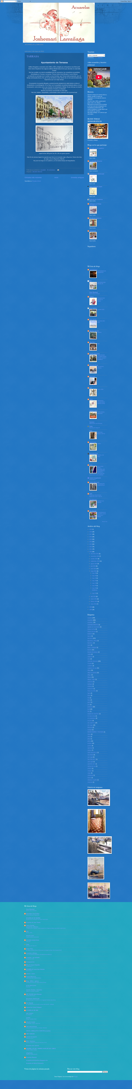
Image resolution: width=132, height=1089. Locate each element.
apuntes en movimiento (94, 627)
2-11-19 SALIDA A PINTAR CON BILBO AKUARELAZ (39, 954)
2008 (90, 609)
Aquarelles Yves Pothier (32, 913)
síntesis (90, 770)
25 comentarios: (51, 170)
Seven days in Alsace (94, 293)
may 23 (94, 578)
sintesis (90, 768)
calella (89, 654)
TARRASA (33, 56)
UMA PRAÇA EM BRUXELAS (101, 283)
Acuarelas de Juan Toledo (33, 922)
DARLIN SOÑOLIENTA (31, 1054)
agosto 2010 (94, 563)
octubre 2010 (94, 558)
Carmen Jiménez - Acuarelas (34, 990)
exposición (90, 688)
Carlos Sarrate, (32, 926)
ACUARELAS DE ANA (32, 1010)
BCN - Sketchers (30, 1041)
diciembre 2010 (95, 553)
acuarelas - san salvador (33, 957)
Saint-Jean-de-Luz (92, 752)
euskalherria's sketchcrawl (96, 174)
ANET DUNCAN (30, 1034)
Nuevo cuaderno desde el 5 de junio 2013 (36, 1042)
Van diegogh (92, 511)
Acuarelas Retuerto (31, 1057)
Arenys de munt (92, 631)
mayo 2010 (94, 571)
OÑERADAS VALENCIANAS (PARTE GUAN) (101, 402)
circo (89, 659)
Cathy (91, 426)
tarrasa (89, 777)
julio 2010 (93, 566)
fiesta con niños (92, 691)
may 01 (94, 593)
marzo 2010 (94, 599)
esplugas (90, 684)
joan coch (92, 376)
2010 (90, 551)
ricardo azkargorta (94, 353)
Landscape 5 (92, 479)
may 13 (94, 583)
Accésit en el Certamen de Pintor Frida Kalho (37, 919)
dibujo (89, 670)
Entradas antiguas (77, 177)
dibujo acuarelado (92, 672)
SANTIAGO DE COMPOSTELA (101, 484)
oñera (91, 399)
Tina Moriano (93, 499)
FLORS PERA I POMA (31, 1050)
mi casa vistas (91, 716)
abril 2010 (93, 596)
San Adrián (90, 754)
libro (89, 711)
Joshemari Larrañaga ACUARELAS (95, 204)
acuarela (90, 617)
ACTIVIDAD (29, 1014)
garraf (89, 702)
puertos (89, 745)
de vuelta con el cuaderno (96, 148)
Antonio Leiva (93, 410)
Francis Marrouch (94, 482)
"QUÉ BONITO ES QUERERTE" (101, 271)
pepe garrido (93, 319)
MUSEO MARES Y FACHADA (95, 732)
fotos (89, 700)
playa (89, 738)
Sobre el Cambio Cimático (32, 991)
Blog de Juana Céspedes (33, 965)
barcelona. (90, 643)
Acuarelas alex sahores (32, 1045)
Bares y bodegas (92, 647)
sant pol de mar (92, 766)
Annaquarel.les (30, 962)
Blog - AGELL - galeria (32, 981)
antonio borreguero (31, 1036)
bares (89, 645)
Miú (90, 281)
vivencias (90, 782)
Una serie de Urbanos (100, 367)
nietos (89, 734)
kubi (90, 388)
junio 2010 (93, 568)
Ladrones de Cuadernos (96, 199)
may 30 (94, 573)
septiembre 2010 (95, 561)
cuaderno (90, 665)
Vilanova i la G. (29, 1038)
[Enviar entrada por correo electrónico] (58, 170)
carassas (90, 656)
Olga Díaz (92, 342)
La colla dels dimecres (95, 161)
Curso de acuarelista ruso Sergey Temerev (36, 1028)
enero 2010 (94, 604)
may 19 (94, 580)
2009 (90, 607)
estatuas (90, 686)
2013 (90, 544)
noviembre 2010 (95, 556)
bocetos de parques (93, 652)
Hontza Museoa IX (30, 995)
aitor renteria (29, 1013)
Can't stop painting (31, 1026)
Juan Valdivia (93, 308)
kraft (89, 709)
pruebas (90, 743)
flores (89, 695)
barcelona (90, 638)
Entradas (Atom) (36, 181)
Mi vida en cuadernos (95, 218)
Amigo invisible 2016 (31, 1019)
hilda (90, 431)
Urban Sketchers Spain (95, 186)
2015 (90, 539)
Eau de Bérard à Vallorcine (32, 915)
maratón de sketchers (93, 713)
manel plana (92, 442)
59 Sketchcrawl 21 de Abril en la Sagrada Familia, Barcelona (41, 1000)
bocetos (90, 649)
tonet (90, 465)
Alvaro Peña (29, 949)
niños (89, 736)
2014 (90, 541)
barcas (89, 636)
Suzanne (91, 422)
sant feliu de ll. (91, 764)
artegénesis (29, 1053)
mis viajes (90, 725)
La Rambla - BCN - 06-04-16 (33, 1023)
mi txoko (90, 720)
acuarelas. (90, 622)
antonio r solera (30, 973)
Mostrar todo (104, 521)
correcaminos (93, 269)
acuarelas (90, 620)
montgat (90, 729)
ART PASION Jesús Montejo (34, 994)
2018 (90, 531)
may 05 (94, 588)
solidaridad (90, 775)
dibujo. (89, 675)
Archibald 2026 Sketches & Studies (101, 300)
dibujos (89, 677)
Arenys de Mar (91, 629)
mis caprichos (91, 722)
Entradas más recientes (33, 177)
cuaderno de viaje (92, 668)
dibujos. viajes (91, 679)
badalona (90, 633)
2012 (90, 546)
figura (89, 693)
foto (89, 697)
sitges (89, 773)
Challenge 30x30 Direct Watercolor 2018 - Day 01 (95, 496)
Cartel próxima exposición (100, 412)
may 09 (94, 585)
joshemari (90, 706)
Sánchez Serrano (94, 331)
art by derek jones (31, 985)
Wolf (98, 343)
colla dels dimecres (37, 171)
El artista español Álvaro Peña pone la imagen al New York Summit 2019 (44, 950)
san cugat (90, 757)
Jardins (99, 443)
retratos (90, 750)
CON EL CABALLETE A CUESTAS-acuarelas (38, 1031)
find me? (28, 986)
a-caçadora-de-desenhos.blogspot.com (37, 1060)
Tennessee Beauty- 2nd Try (101, 433)
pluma (89, 741)
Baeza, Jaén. (100, 389)
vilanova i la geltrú (92, 780)
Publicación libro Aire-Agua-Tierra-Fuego (36, 982)
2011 (90, 549)
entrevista (90, 681)
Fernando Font (93, 453)
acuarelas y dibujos (31, 953)
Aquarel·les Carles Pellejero (34, 1007)
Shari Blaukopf (93, 292)
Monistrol (90, 727)
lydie (90, 493)
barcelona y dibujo (92, 640)
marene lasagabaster (95, 478)
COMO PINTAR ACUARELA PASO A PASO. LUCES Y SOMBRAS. (101, 357)
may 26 (94, 575)
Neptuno (99, 332)
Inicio (56, 177)
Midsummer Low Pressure (95, 423)
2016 (90, 536)
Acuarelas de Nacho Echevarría (34, 1063)
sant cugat (90, 761)
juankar (28, 1017)
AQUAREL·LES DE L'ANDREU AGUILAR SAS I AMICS (41, 1048)
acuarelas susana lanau (32, 940)
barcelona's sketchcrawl (32, 998)
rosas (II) (28, 941)
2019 (90, 529)
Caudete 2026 (100, 309)
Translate (100, 57)
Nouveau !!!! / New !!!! (94, 427)
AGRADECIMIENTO (93, 624)
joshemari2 (92, 231)
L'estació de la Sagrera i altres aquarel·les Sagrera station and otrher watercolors (46, 928)
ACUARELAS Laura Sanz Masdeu (35, 969)
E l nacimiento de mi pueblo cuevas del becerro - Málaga (101, 514)
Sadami (91, 296)
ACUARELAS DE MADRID (33, 918)
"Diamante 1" (29, 966)
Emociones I (29, 970)
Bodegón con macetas (100, 501)
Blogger (75, 1076)
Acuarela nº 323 (30, 959)
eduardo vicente (30, 1022)
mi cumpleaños (91, 718)
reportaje (90, 748)
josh (89, 704)
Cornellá (90, 663)
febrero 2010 (94, 601)
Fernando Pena (93, 365)
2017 (90, 534)
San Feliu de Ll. (92, 759)
